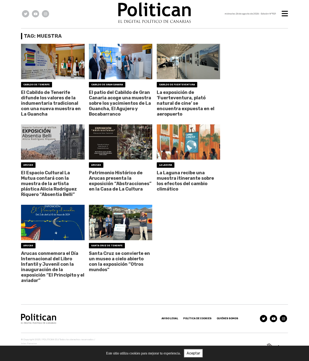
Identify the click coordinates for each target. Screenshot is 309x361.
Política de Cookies (197, 318)
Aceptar (193, 353)
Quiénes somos (227, 318)
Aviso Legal (170, 318)
